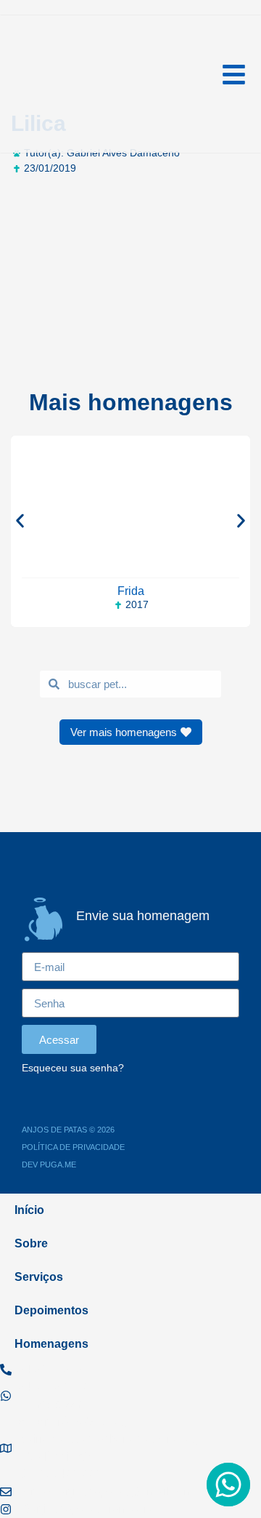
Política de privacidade (73, 1147)
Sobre (31, 1243)
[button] (20, 520)
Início (29, 1210)
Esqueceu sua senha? (73, 1068)
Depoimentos (51, 1310)
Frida (130, 591)
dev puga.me (49, 1164)
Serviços (38, 1277)
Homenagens (51, 1344)
